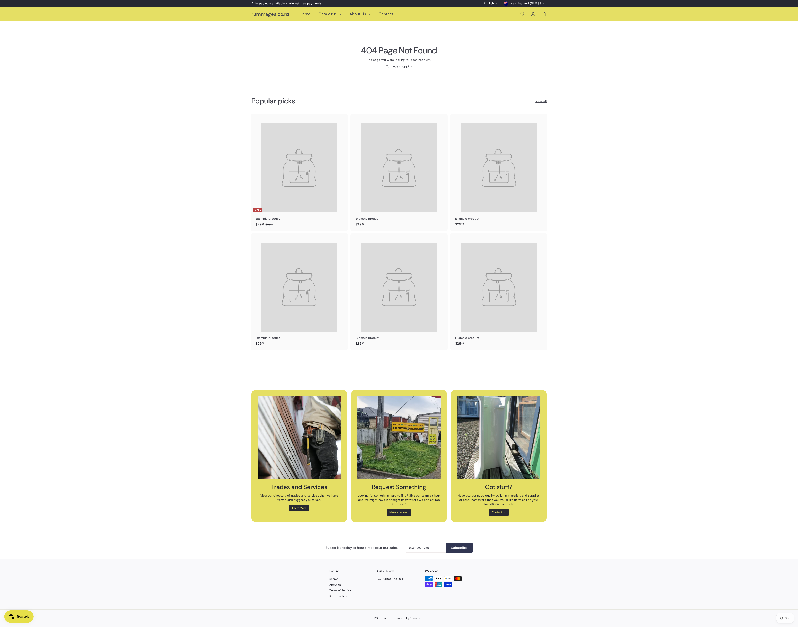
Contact (386, 13)
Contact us (499, 512)
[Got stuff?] (498, 437)
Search (333, 579)
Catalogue (328, 13)
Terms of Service (340, 590)
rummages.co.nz (270, 14)
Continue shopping (399, 66)
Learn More (299, 508)
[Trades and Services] (299, 437)
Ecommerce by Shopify (405, 618)
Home (305, 13)
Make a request (399, 512)
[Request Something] (399, 437)
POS (377, 618)
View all (541, 101)
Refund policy (338, 596)
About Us (358, 13)
